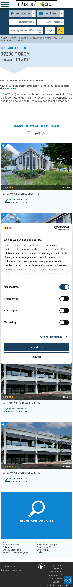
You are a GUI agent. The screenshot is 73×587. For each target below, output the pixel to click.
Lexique (57, 582)
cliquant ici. (14, 88)
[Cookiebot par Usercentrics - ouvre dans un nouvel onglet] (54, 228)
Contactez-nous (54, 585)
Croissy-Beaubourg (12, 549)
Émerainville (42, 549)
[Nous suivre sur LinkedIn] (41, 567)
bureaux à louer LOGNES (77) (21, 193)
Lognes (40, 542)
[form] (60, 30)
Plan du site (55, 578)
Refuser (36, 356)
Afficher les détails (51, 336)
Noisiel (6, 542)
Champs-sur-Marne (45, 547)
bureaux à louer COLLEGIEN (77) (22, 402)
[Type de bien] (50, 13)
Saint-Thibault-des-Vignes (15, 552)
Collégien (7, 547)
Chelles (40, 552)
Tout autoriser (36, 347)
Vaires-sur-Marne (11, 544)
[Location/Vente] (22, 13)
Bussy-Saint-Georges (46, 544)
